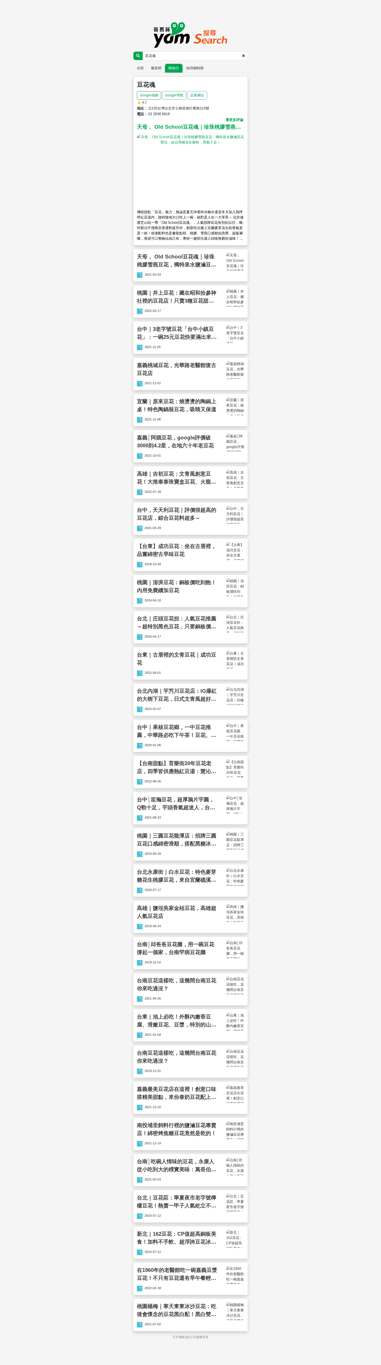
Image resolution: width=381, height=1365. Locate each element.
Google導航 (174, 95)
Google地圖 (149, 95)
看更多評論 (234, 120)
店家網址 (197, 95)
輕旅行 (173, 68)
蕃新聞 (156, 68)
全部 (140, 68)
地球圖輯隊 (195, 68)
